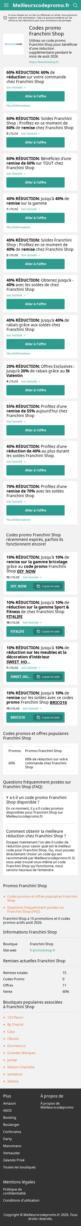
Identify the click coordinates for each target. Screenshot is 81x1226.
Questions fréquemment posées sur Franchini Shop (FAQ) (35, 909)
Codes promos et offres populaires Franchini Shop (42, 898)
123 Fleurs (15, 1017)
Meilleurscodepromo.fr (41, 5)
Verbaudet (11, 1153)
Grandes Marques (21, 1053)
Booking (9, 1117)
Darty (7, 1139)
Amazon (9, 1103)
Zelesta (12, 1081)
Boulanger (11, 1124)
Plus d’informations (18, 105)
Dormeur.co (16, 1045)
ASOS (7, 1110)
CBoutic (13, 1038)
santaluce (14, 1074)
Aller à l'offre (35, 96)
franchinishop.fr (42, 950)
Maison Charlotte (20, 1067)
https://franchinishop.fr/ (44, 62)
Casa (11, 1031)
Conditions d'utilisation (21, 1200)
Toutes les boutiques (19, 1167)
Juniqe (12, 1060)
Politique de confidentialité (14, 1191)
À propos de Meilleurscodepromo (57, 1105)
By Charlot (15, 1024)
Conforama (12, 1131)
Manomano (12, 1146)
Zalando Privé (14, 1160)
